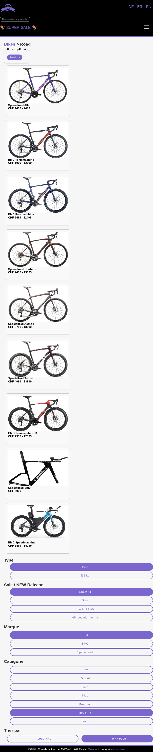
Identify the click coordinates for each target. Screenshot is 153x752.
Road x (15, 57)
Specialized (85, 652)
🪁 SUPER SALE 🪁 (18, 27)
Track (85, 721)
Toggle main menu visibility (146, 27)
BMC (85, 643)
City (85, 669)
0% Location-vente (85, 617)
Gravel (85, 678)
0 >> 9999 (119, 738)
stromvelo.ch (119, 749)
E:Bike (85, 575)
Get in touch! (94, 749)
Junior (85, 687)
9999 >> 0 (45, 738)
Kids (85, 695)
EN (148, 7)
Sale (85, 600)
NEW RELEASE (85, 609)
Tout (85, 635)
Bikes (9, 44)
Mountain (85, 704)
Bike (85, 567)
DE (131, 7)
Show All (85, 591)
